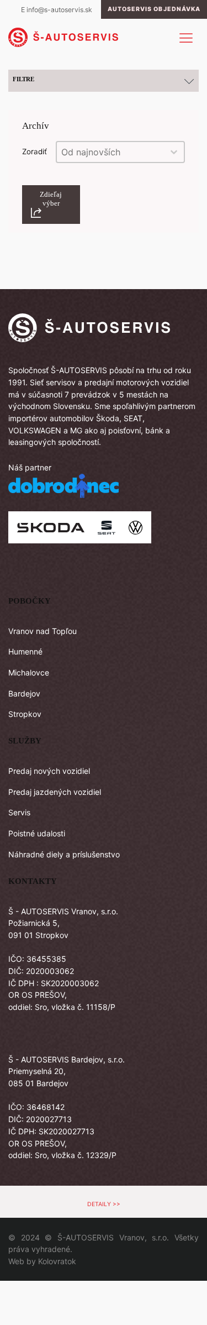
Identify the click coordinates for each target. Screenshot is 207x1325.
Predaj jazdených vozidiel (54, 792)
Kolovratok (57, 1261)
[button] (51, 204)
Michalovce (28, 672)
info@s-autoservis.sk (59, 10)
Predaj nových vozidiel (49, 771)
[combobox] (110, 152)
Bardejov (24, 693)
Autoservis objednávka (154, 9)
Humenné (25, 651)
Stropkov (24, 714)
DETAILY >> (103, 1204)
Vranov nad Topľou (42, 631)
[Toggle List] (174, 152)
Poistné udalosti (36, 833)
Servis (19, 812)
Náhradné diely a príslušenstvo (64, 854)
